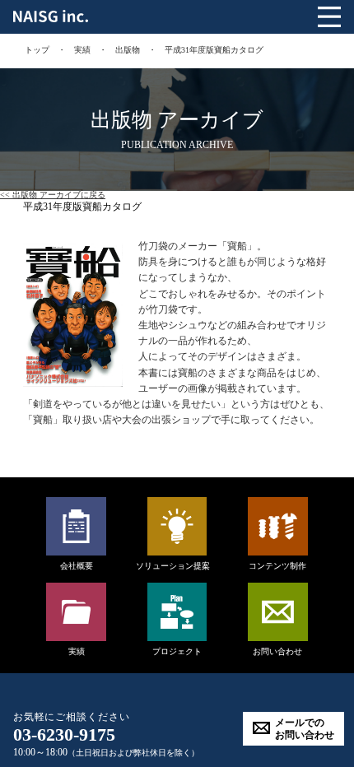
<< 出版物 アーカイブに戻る (52, 194)
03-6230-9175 (64, 734)
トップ (37, 49)
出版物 (127, 49)
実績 (82, 49)
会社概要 (76, 565)
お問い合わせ (277, 651)
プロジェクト (177, 651)
